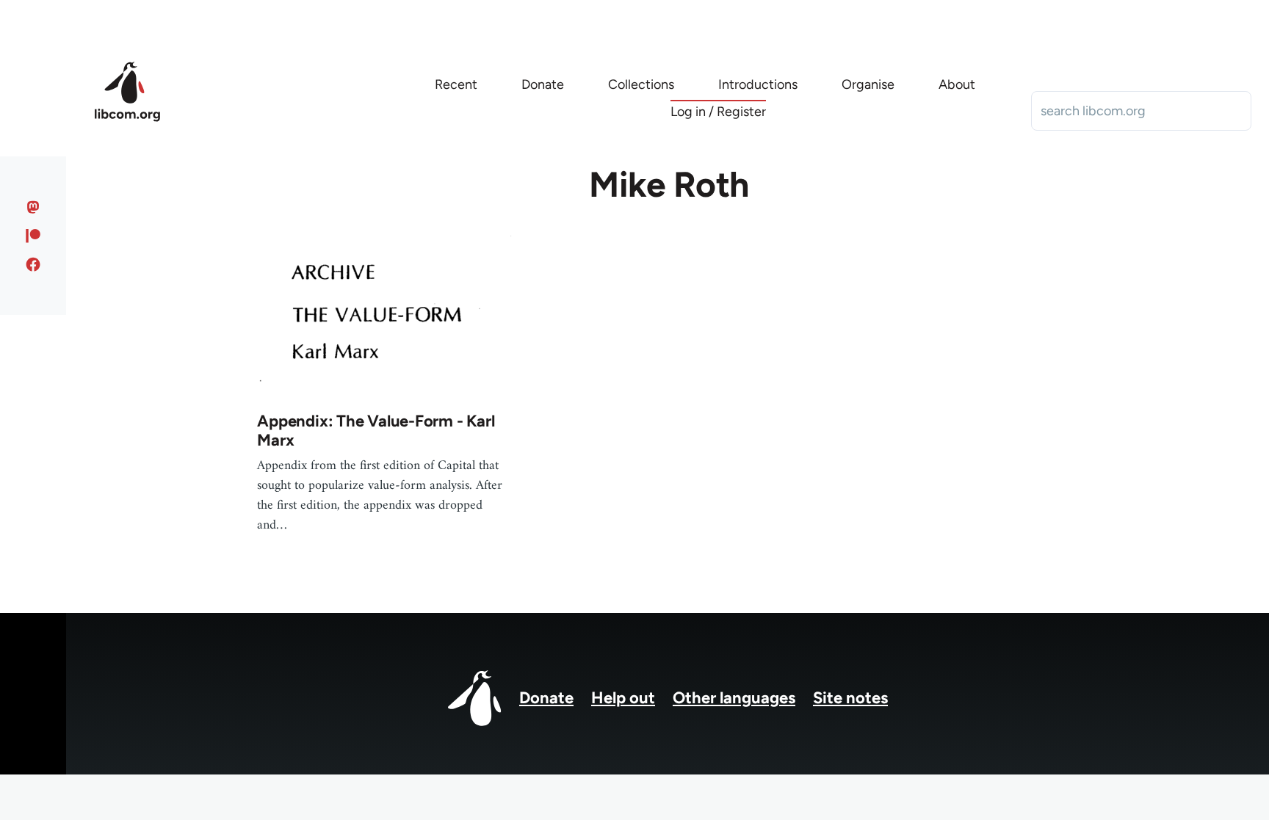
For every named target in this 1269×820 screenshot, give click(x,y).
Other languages (734, 698)
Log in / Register (718, 112)
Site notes (850, 698)
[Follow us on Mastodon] (33, 207)
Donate (546, 698)
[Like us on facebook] (33, 264)
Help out (623, 698)
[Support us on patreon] (33, 235)
